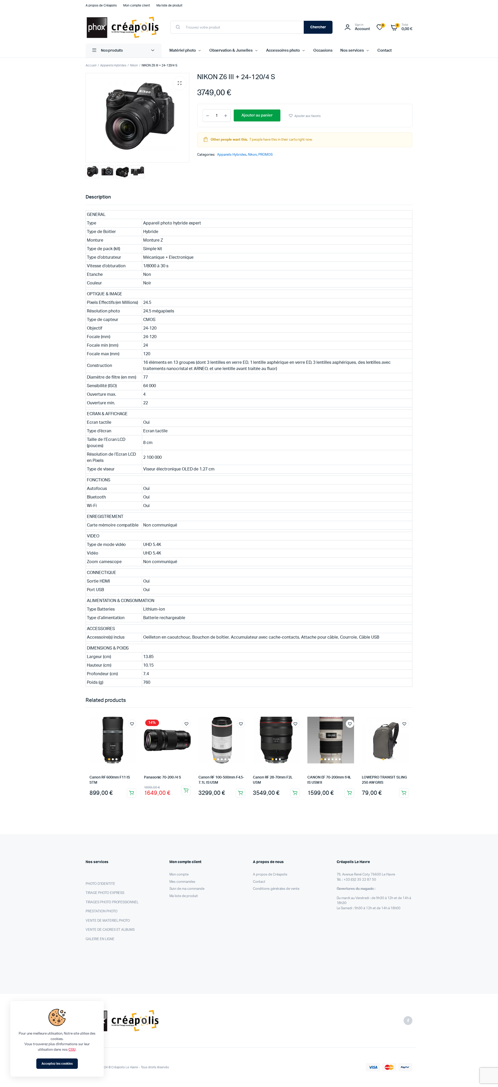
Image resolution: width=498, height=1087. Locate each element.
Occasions (323, 50)
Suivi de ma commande (186, 889)
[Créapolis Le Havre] (123, 27)
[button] (179, 83)
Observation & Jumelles (231, 50)
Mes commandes (182, 882)
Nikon (134, 65)
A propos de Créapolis (101, 5)
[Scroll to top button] (486, 1075)
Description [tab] (98, 197)
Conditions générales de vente (276, 889)
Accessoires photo (283, 50)
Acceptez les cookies (57, 1063)
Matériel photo (182, 50)
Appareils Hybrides (113, 65)
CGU (71, 1049)
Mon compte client (136, 5)
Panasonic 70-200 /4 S (162, 777)
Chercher (318, 27)
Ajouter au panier (131, 793)
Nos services (352, 50)
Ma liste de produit (169, 5)
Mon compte (179, 874)
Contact (384, 50)
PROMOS (265, 154)
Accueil (91, 65)
